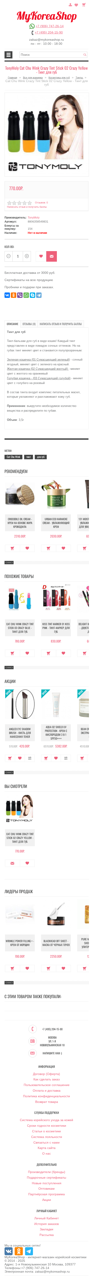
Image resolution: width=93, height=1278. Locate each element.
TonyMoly (34, 217)
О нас (46, 1153)
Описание (12, 324)
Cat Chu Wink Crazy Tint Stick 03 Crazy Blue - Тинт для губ (20, 627)
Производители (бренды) (46, 1172)
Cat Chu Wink (13, 457)
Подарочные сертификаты (46, 1177)
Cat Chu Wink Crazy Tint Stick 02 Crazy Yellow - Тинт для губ (20, 837)
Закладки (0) (76, 4)
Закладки (46, 1229)
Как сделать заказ (46, 1079)
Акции (46, 1200)
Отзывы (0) (29, 324)
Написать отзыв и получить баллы (61, 324)
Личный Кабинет (46, 1218)
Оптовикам (46, 1188)
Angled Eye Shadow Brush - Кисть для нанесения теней (20, 732)
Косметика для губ (59, 77)
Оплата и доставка (46, 1090)
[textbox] (53, 55)
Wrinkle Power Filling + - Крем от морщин (20, 943)
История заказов (46, 1224)
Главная (12, 77)
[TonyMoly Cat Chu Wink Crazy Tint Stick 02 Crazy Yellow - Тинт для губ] (47, 134)
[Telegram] (39, 295)
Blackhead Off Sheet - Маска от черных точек (56, 943)
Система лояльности (46, 1137)
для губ (40, 457)
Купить (12, 548)
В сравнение (30, 758)
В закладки (41, 256)
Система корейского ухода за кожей (46, 1120)
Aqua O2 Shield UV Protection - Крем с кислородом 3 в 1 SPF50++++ (56, 732)
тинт (28, 457)
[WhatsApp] (26, 295)
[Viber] (20, 295)
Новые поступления (46, 1183)
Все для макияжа (33, 77)
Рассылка (47, 1235)
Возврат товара (46, 1102)
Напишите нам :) (52, 1053)
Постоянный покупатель (70, 4)
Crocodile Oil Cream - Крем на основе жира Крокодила (20, 523)
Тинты (80, 77)
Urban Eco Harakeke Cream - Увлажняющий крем (56, 523)
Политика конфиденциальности (46, 1096)
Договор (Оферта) (46, 1074)
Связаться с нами (46, 1142)
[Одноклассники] (13, 295)
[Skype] (32, 295)
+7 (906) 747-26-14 (50, 26)
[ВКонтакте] (7, 295)
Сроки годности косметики (46, 1125)
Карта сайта (47, 1148)
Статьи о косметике (46, 1131)
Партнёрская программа (46, 1194)
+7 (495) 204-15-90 (49, 32)
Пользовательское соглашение (47, 1085)
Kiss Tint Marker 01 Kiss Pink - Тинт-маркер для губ (56, 627)
